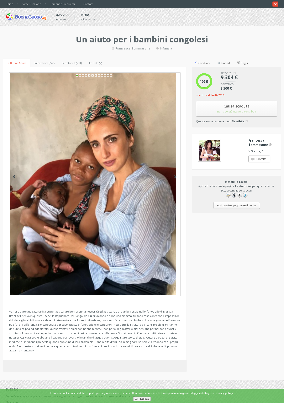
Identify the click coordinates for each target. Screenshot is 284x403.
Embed (225, 63)
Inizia (84, 15)
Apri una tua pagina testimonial (236, 205)
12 (111, 75)
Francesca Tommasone (132, 48)
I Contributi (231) (72, 63)
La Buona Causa (16, 63)
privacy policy (224, 393)
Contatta (261, 159)
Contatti (88, 4)
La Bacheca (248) (44, 63)
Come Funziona (31, 4)
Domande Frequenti (62, 4)
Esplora (62, 15)
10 (105, 75)
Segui (244, 63)
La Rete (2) (95, 63)
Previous (14, 176)
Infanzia (165, 48)
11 (108, 75)
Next (175, 176)
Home (9, 4)
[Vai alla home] (26, 16)
